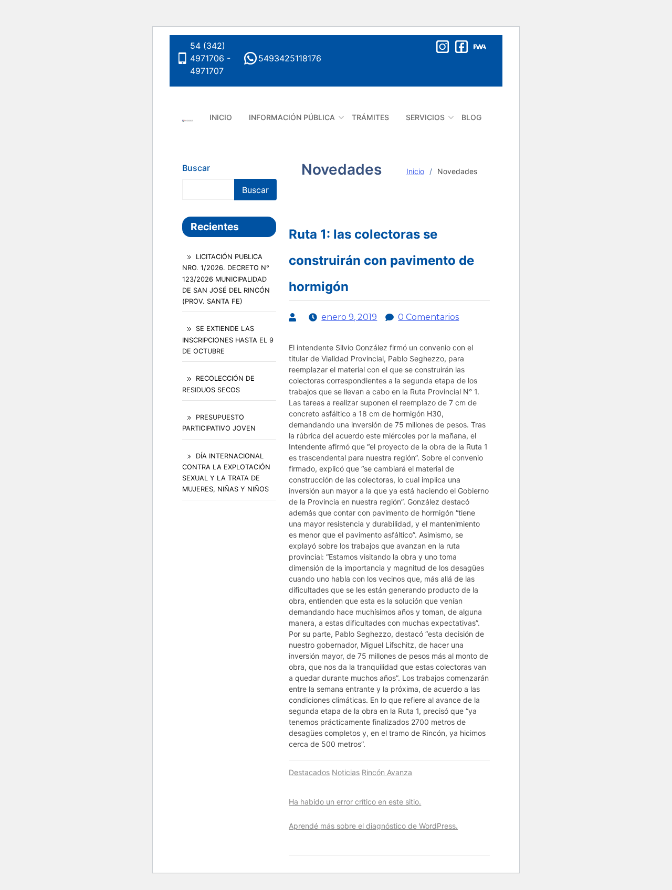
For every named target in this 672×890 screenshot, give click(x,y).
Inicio (415, 171)
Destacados (309, 772)
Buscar (196, 168)
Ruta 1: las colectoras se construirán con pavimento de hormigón (381, 260)
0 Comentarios (428, 317)
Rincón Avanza (387, 772)
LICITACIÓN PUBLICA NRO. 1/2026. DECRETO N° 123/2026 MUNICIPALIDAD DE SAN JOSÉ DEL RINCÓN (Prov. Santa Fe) (226, 279)
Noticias (346, 772)
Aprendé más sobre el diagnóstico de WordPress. (373, 825)
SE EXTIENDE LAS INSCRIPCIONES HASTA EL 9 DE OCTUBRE (228, 340)
